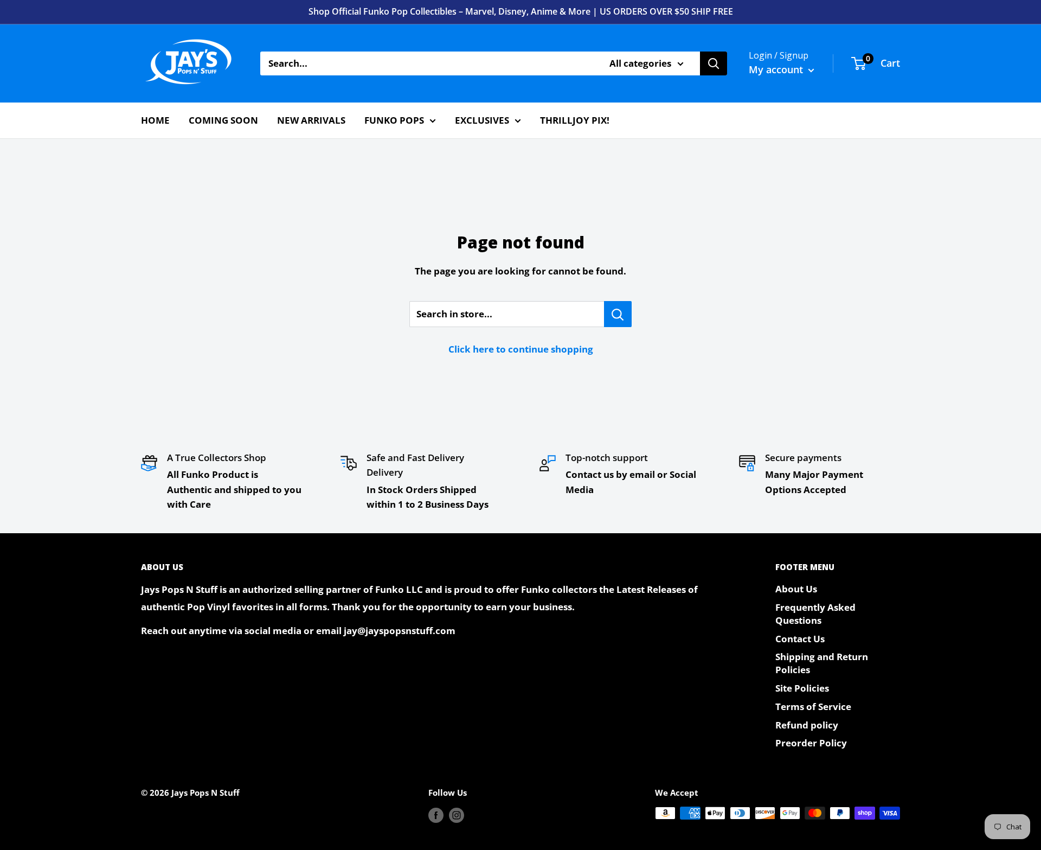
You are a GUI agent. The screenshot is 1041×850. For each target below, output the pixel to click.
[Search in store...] (618, 314)
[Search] (713, 63)
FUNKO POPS (394, 120)
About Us (796, 589)
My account (777, 69)
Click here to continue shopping (520, 349)
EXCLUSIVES (482, 120)
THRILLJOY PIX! (574, 120)
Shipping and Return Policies (821, 663)
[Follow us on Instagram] (456, 815)
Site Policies (802, 688)
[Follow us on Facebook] (436, 815)
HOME (155, 120)
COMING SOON (223, 120)
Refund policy (806, 725)
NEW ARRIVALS (311, 120)
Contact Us (800, 638)
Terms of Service (813, 706)
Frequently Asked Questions (815, 614)
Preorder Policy (811, 743)
